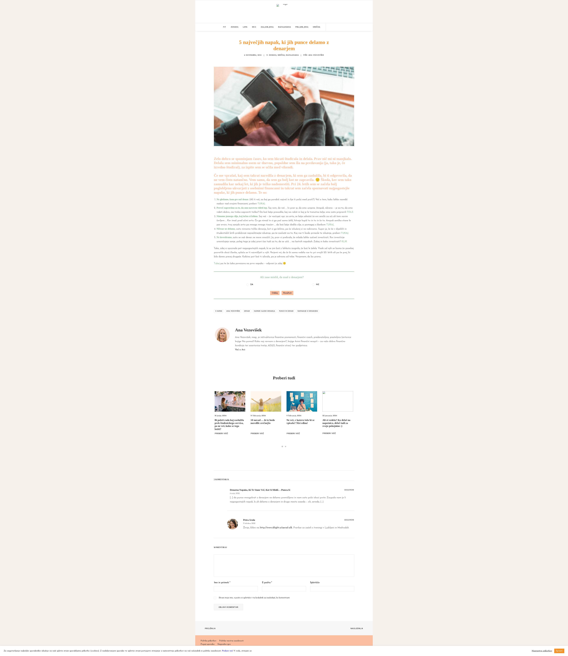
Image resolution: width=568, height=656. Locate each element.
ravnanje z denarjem (308, 311)
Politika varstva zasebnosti (231, 641)
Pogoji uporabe (207, 644)
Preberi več (221, 433)
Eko (254, 27)
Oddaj (275, 293)
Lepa (245, 27)
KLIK (344, 241)
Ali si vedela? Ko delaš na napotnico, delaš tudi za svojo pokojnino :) (300, 423)
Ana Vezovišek (316, 55)
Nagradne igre (224, 644)
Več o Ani (240, 350)
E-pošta (267, 582)
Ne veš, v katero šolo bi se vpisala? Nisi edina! (265, 421)
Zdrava (234, 27)
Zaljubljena (267, 27)
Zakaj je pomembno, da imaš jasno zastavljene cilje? (335, 423)
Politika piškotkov (208, 641)
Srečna (316, 27)
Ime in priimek (222, 582)
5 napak (218, 311)
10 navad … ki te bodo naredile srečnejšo (227, 421)
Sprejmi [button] (559, 651)
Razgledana (284, 27)
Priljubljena (301, 27)
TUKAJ (261, 204)
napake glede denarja (264, 311)
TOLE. (350, 212)
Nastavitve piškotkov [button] (542, 651)
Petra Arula (249, 520)
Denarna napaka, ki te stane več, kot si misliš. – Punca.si (260, 490)
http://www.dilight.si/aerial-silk (276, 528)
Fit (224, 27)
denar (247, 311)
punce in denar (286, 311)
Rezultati (287, 293)
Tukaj (217, 263)
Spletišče (315, 582)
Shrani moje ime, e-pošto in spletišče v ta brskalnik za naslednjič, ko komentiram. (254, 598)
